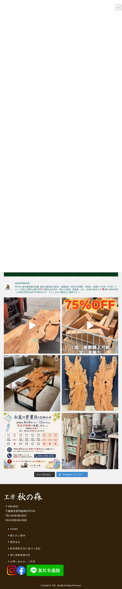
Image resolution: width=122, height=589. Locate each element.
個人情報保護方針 (20, 555)
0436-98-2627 (19, 515)
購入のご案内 (17, 535)
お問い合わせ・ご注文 (23, 561)
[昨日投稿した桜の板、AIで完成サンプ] (32, 383)
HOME (14, 529)
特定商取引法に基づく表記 (25, 548)
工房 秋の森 (57, 585)
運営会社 (15, 542)
